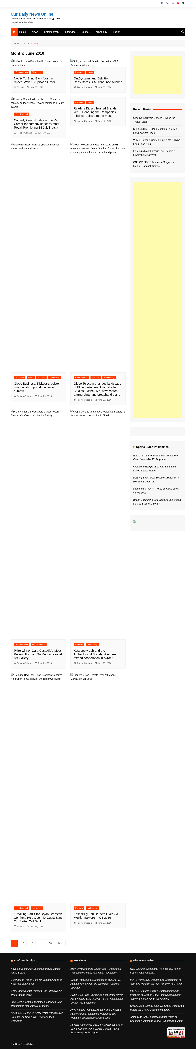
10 (50, 943)
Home (22, 32)
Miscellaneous (38, 645)
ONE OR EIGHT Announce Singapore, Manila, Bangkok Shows (154, 164)
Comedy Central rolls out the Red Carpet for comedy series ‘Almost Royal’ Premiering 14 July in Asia (36, 124)
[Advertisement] (157, 75)
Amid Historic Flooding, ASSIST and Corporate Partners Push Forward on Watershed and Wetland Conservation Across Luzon (95, 1013)
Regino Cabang (84, 87)
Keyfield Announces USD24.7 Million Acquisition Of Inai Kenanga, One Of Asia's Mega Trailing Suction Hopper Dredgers (96, 1028)
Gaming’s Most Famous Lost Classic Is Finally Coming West (154, 153)
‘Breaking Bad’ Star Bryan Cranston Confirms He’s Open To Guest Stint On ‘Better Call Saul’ (38, 917)
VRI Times (80, 960)
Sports (85, 32)
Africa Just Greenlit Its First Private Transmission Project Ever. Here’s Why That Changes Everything (37, 1017)
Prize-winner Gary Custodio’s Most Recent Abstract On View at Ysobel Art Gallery (38, 654)
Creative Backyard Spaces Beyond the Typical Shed (154, 120)
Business (79, 72)
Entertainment (51, 32)
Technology (100, 32)
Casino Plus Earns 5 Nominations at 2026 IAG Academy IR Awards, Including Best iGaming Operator (95, 984)
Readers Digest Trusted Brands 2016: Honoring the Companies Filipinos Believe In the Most (95, 112)
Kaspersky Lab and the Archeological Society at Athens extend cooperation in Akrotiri (95, 654)
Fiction (116, 32)
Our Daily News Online (32, 14)
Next (60, 943)
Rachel (20, 87)
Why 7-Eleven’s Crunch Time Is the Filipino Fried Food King (156, 142)
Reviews (41, 378)
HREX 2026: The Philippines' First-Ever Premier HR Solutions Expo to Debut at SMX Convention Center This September (96, 999)
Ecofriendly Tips (24, 960)
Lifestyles (70, 32)
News (35, 32)
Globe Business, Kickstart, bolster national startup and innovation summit (37, 387)
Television (36, 72)
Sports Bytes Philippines (152, 446)
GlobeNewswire (143, 960)
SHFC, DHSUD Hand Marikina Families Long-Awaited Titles (155, 131)
